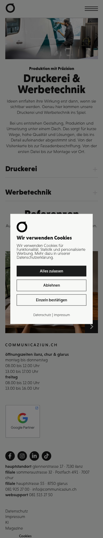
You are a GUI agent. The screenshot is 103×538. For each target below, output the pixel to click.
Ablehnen (51, 285)
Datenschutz (42, 315)
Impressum (62, 315)
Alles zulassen (51, 271)
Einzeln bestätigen (51, 300)
